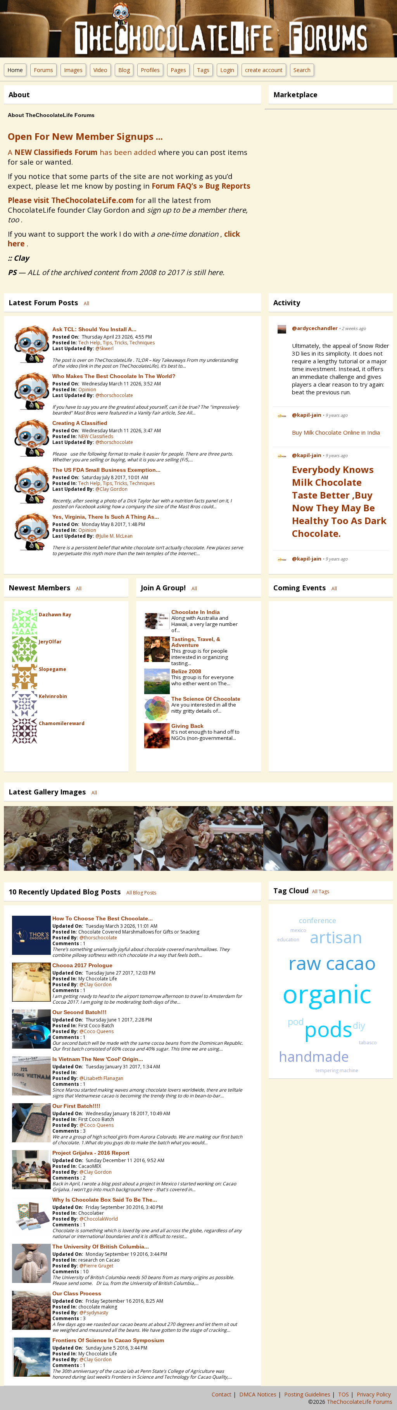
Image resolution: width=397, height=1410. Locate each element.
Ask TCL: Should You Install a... (94, 329)
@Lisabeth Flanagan (101, 1078)
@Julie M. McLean (114, 536)
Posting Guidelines (308, 1394)
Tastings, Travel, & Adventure (195, 642)
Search (302, 70)
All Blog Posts (141, 892)
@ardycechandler (315, 328)
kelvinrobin (53, 696)
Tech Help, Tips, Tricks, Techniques (116, 342)
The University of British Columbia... (100, 1246)
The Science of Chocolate (205, 699)
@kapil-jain (306, 414)
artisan (336, 937)
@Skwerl (104, 348)
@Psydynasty (93, 1312)
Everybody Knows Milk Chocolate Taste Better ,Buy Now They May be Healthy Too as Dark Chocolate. (339, 501)
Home (15, 70)
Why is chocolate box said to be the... (104, 1200)
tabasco (368, 1042)
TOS (344, 1394)
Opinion (87, 389)
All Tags (320, 891)
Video (100, 70)
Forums (43, 70)
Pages (178, 70)
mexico (298, 930)
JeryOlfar (50, 641)
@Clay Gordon (111, 489)
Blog (124, 70)
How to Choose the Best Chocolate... (102, 918)
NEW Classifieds (95, 436)
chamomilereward (62, 723)
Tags (203, 70)
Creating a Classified (79, 423)
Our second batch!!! (79, 1012)
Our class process (76, 1293)
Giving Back (187, 726)
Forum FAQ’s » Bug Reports (201, 186)
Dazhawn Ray (55, 614)
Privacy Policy (374, 1394)
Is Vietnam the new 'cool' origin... (97, 1059)
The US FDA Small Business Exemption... (106, 470)
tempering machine (337, 1070)
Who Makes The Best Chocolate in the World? (114, 376)
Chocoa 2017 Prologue (82, 965)
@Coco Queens (96, 1031)
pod (296, 1021)
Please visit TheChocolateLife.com (71, 200)
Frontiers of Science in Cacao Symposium (108, 1340)
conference (317, 920)
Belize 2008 (186, 671)
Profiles (150, 70)
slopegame (52, 669)
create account (264, 70)
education (288, 939)
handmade (314, 1056)
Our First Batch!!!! (76, 1106)
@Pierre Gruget (96, 1265)
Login (227, 70)
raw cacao (332, 962)
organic (326, 993)
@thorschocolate (114, 395)
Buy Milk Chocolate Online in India (336, 432)
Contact (222, 1394)
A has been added (82, 152)
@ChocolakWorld (98, 1219)
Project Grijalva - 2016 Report (90, 1153)
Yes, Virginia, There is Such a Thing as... (105, 517)
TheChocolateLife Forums (359, 1401)
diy (359, 1025)
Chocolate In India (195, 612)
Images (73, 70)
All (86, 303)
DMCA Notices (258, 1394)
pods (328, 1029)
